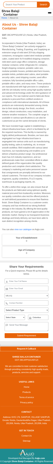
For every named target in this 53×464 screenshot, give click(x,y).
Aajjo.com (40, 458)
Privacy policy (26, 402)
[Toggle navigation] (49, 12)
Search (43, 4)
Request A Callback (26, 349)
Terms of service (26, 397)
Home (4, 18)
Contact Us (26, 436)
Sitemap (26, 441)
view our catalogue (23, 229)
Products (27, 392)
